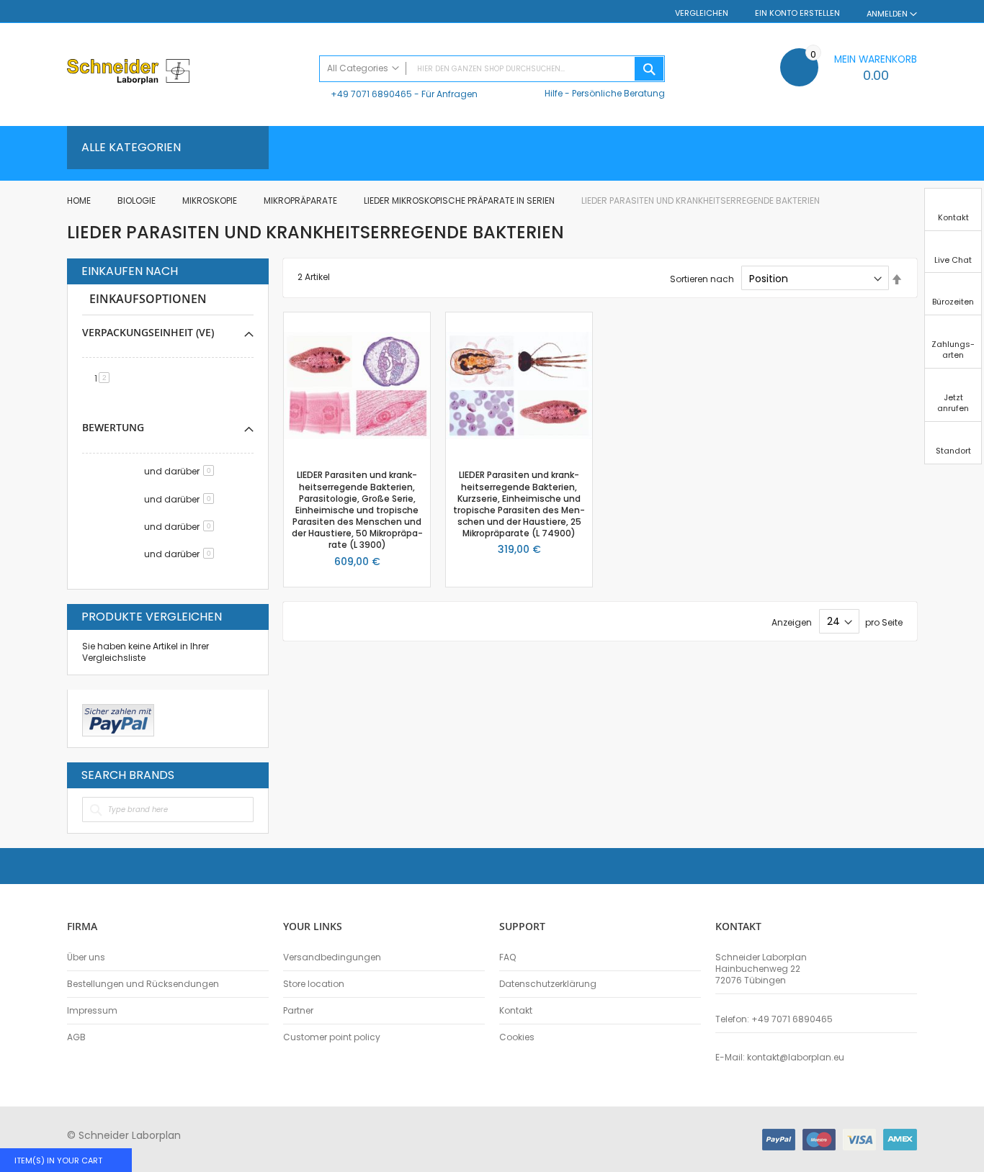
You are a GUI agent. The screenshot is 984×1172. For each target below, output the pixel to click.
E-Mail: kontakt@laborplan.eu (779, 1057)
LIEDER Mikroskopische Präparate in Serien (460, 200)
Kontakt (515, 1011)
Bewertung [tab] (113, 427)
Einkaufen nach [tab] (129, 271)
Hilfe (554, 93)
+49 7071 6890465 (371, 94)
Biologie (137, 200)
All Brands (250, 774)
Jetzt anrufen (953, 403)
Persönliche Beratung (618, 93)
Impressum (92, 1011)
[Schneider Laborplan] (186, 73)
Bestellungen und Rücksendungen (143, 984)
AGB (76, 1037)
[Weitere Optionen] (118, 718)
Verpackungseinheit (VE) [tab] (148, 332)
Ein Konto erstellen (797, 13)
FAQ (507, 957)
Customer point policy (331, 1037)
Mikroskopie (210, 200)
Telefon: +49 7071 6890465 (774, 1019)
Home (80, 200)
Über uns (86, 957)
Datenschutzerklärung (547, 984)
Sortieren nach (702, 279)
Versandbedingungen (332, 957)
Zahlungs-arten (953, 349)
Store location (313, 984)
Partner (298, 1011)
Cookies (517, 1037)
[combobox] (492, 68)
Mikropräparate (301, 200)
